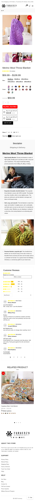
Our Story (3, 479)
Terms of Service (5, 466)
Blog (2, 481)
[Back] (2, 10)
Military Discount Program (7, 491)
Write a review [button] (17, 277)
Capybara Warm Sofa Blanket (9, 406)
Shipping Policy (5, 464)
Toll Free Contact (5, 486)
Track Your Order (5, 469)
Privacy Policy (4, 459)
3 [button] (17, 357)
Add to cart (7, 123)
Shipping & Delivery (17, 147)
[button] (6, 71)
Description (17, 143)
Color (3, 89)
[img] (11, 300)
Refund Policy (4, 462)
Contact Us (4, 484)
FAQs (2, 471)
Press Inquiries (5, 488)
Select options (7, 411)
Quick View (32, 372)
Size (3, 80)
